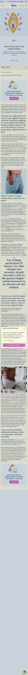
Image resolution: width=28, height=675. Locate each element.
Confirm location (14, 345)
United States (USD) (9, 340)
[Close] (24, 328)
